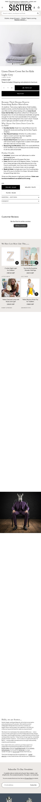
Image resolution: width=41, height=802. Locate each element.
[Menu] (2, 7)
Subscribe (33, 785)
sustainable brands (20, 748)
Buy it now (20, 93)
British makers (6, 748)
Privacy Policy (29, 778)
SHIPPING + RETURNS (9, 197)
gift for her (21, 750)
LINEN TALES (6, 77)
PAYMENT (5, 201)
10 (28, 64)
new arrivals (16, 751)
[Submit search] (37, 13)
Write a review (20, 226)
